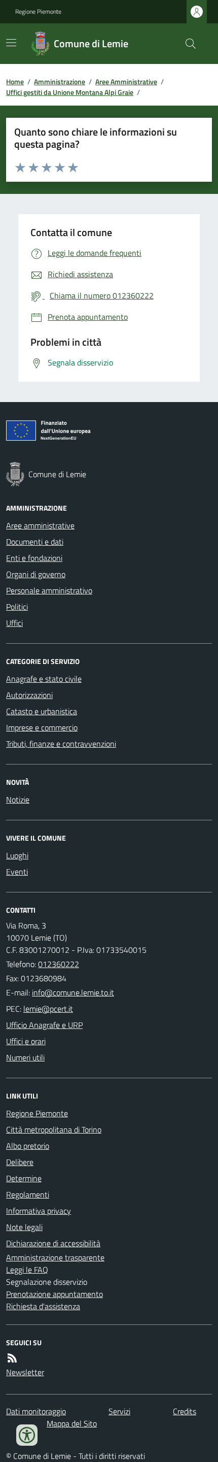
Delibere (19, 1162)
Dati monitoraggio (36, 1411)
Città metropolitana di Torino (53, 1129)
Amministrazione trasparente (55, 1257)
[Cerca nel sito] (186, 43)
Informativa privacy (38, 1211)
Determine (24, 1178)
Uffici (14, 623)
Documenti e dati (34, 542)
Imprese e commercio (42, 727)
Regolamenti (27, 1194)
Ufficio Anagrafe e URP (44, 1025)
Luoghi (17, 855)
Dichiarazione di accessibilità (53, 1243)
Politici (17, 607)
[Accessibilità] (27, 1435)
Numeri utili (25, 1057)
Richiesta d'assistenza (43, 1306)
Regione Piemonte (38, 11)
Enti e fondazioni (34, 558)
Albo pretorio (27, 1146)
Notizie (17, 799)
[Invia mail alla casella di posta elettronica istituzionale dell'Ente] (73, 992)
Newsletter (25, 1372)
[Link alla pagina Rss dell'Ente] (12, 1358)
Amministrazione (59, 81)
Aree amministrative (40, 525)
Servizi (119, 1411)
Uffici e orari (26, 1041)
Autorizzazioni (29, 695)
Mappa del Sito (72, 1423)
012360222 (58, 964)
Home (15, 81)
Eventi (17, 872)
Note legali (24, 1227)
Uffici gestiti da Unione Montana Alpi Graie (69, 92)
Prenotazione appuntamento (54, 1294)
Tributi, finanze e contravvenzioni (61, 744)
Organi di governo (35, 574)
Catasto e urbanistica (41, 711)
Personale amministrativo (49, 590)
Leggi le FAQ (27, 1270)
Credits (184, 1411)
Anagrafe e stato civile (44, 679)
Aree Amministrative (126, 81)
